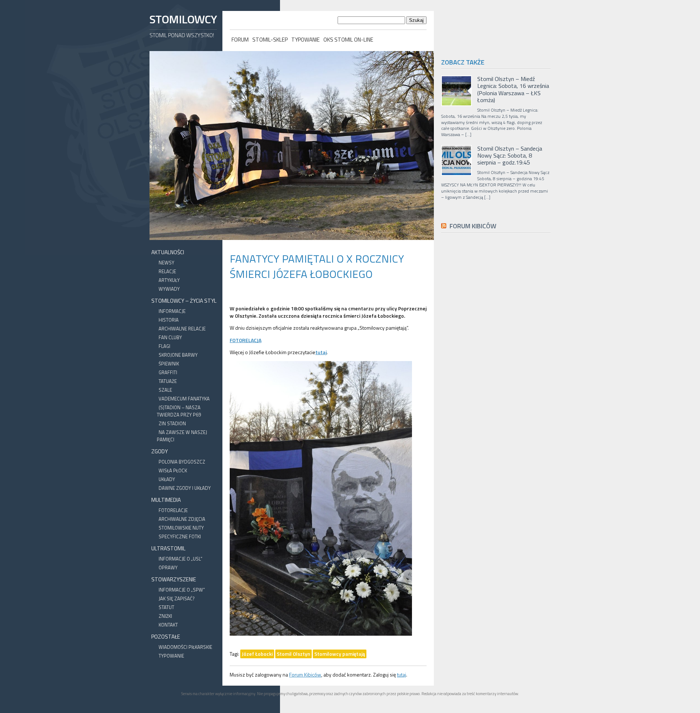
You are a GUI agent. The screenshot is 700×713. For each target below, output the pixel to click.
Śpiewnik (169, 363)
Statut (166, 607)
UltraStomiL (168, 548)
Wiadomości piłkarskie (185, 647)
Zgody (159, 451)
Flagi (164, 346)
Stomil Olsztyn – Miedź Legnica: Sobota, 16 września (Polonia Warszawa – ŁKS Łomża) (513, 89)
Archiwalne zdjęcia (182, 519)
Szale (165, 390)
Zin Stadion (172, 423)
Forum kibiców (473, 226)
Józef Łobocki (257, 654)
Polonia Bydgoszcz (182, 461)
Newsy (166, 262)
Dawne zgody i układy (185, 488)
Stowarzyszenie (173, 579)
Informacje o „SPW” (182, 589)
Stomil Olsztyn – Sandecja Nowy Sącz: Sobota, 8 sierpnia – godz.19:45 (509, 155)
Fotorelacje (173, 510)
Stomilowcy (183, 19)
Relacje (167, 271)
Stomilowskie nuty (181, 527)
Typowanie (305, 39)
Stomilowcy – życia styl (184, 301)
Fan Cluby (170, 337)
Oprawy (168, 567)
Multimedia (166, 500)
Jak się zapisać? (177, 598)
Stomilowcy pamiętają (339, 654)
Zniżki (165, 616)
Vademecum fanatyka (184, 398)
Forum (240, 39)
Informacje (172, 311)
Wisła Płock (173, 470)
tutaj (401, 674)
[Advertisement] (496, 402)
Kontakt (168, 624)
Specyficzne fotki (180, 536)
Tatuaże (168, 381)
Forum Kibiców (305, 674)
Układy (167, 479)
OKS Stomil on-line (348, 39)
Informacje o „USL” (180, 558)
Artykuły (169, 280)
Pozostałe (165, 636)
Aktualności (167, 252)
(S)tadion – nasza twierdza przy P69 (179, 411)
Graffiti (168, 372)
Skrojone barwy (178, 355)
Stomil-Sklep (270, 39)
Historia (169, 319)
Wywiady (169, 288)
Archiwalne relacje (182, 328)
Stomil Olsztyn (293, 654)
